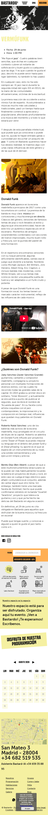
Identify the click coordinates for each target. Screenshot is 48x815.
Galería (9, 792)
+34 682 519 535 (21, 758)
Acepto (27, 808)
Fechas (9, 553)
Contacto (31, 788)
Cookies (10, 810)
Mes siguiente (33, 662)
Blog (29, 792)
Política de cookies (26, 806)
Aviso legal (41, 807)
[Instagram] (9, 541)
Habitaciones (11, 785)
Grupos (30, 778)
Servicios (10, 788)
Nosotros (10, 778)
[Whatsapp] (14, 800)
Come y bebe (33, 782)
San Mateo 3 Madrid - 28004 (19, 750)
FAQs (29, 785)
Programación (12, 782)
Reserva (43, 3)
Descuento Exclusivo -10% (24, 559)
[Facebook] (4, 541)
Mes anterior (15, 662)
